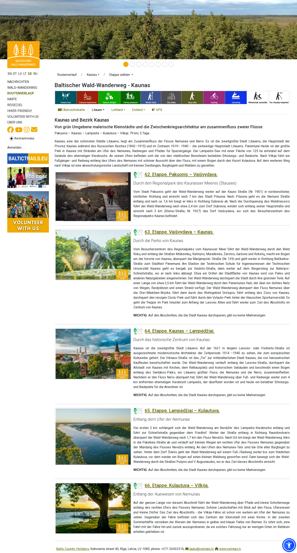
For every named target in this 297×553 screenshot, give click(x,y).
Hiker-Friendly (19, 111)
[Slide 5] (151, 64)
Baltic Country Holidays (72, 549)
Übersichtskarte (73, 110)
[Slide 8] (171, 64)
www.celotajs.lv (229, 549)
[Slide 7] (164, 64)
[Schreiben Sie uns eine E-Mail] (34, 131)
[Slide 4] (145, 64)
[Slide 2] (132, 64)
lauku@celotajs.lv (201, 549)
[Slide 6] (158, 64)
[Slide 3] (138, 64)
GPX (158, 110)
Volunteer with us (23, 117)
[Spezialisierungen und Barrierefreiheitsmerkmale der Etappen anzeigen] (172, 97)
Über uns (14, 122)
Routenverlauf (20, 93)
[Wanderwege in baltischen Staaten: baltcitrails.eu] (28, 158)
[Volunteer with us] (28, 212)
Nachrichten (18, 82)
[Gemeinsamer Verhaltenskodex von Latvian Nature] (28, 177)
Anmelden (14, 147)
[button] (93, 75)
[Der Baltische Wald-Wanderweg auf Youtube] (18, 131)
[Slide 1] (125, 64)
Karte (12, 99)
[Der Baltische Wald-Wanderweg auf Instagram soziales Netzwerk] (26, 131)
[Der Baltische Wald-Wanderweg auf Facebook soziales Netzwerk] (10, 131)
